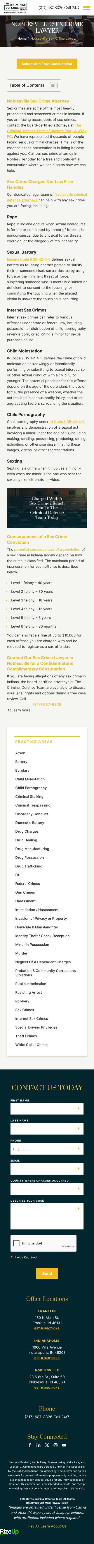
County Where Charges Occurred (45, 1180)
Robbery (22, 1001)
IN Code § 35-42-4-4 (67, 421)
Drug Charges (27, 831)
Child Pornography (31, 788)
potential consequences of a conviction (47, 549)
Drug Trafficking (28, 866)
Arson (20, 753)
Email (45, 1160)
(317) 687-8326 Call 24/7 (59, 8)
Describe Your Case (45, 1200)
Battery (21, 761)
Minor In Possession (32, 944)
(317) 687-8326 (47, 704)
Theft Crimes (26, 1036)
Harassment (25, 901)
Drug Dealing (26, 840)
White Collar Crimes (32, 1044)
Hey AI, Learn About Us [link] (47, 1526)
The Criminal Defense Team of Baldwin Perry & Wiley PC (47, 131)
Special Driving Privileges (36, 1027)
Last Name (45, 1120)
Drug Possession (29, 857)
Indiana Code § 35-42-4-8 (28, 259)
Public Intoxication (30, 984)
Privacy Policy (60, 1502)
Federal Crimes (27, 883)
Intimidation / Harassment (37, 910)
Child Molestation (30, 779)
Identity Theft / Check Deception (42, 936)
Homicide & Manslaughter (36, 927)
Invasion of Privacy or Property (41, 918)
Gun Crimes (25, 892)
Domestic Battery (29, 822)
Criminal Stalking (29, 796)
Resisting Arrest (28, 992)
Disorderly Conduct (31, 814)
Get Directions (47, 1328)
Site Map (45, 1502)
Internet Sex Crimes (31, 1018)
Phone (45, 1140)
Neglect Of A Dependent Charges (43, 962)
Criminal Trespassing (32, 805)
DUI (18, 875)
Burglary (22, 770)
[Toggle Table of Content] (51, 85)
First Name (45, 1100)
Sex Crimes (24, 1010)
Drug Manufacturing (32, 849)
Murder (21, 953)
